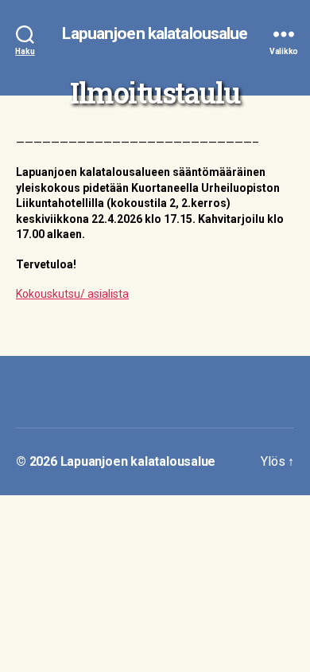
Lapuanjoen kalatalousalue (154, 33)
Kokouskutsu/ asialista (72, 293)
